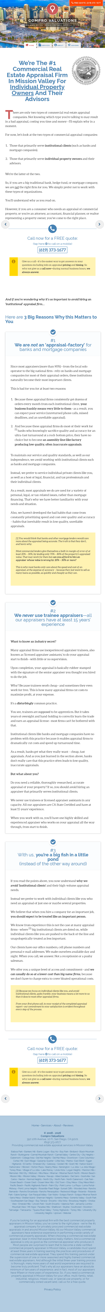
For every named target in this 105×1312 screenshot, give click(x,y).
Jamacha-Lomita (83, 1204)
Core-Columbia (86, 1157)
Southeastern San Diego (22, 1200)
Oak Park (89, 1179)
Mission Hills (15, 1176)
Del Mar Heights (43, 1157)
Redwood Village (68, 1191)
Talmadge (13, 1210)
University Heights (43, 1213)
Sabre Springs (20, 1194)
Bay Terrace (41, 1200)
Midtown (33, 1173)
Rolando (82, 1191)
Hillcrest (25, 1167)
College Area (28, 1157)
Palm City (53, 1185)
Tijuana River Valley (42, 1210)
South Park (91, 1197)
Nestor (22, 1179)
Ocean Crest (30, 1182)
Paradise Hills (44, 1207)
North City (48, 1179)
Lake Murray (47, 1170)
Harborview (14, 1167)
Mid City (23, 1173)
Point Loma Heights (27, 1188)
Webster (67, 1213)
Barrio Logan (43, 1151)
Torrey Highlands (61, 1210)
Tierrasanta (25, 1210)
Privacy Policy (52, 1289)
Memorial (13, 1173)
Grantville (85, 1176)
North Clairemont (74, 1179)
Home (31, 45)
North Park (60, 1179)
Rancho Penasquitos (49, 1191)
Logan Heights (74, 1170)
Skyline (66, 1207)
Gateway (51, 1164)
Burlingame (23, 1154)
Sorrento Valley (77, 1197)
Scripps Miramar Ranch (86, 1194)
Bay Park (64, 1151)
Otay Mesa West (86, 1182)
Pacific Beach (16, 1185)
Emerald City (39, 1164)
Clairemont (15, 1157)
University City (89, 1210)
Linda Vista (60, 1170)
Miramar (54, 1173)
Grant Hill (73, 1164)
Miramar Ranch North (69, 1173)
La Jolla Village (87, 1167)
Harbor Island (85, 1164)
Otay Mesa (71, 1182)
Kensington (64, 1167)
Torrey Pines (15, 1170)
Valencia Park (67, 1204)
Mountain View (19, 1207)
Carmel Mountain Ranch (42, 1154)
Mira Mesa (43, 1173)
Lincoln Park (38, 1204)
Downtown (72, 1157)
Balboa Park (17, 1151)
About (60, 45)
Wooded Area (80, 1188)
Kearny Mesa (51, 1167)
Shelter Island (28, 1197)
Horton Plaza (37, 1167)
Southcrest (76, 1207)
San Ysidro (53, 1194)
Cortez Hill (18, 1161)
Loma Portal (88, 1185)
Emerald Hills (24, 1204)
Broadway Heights (78, 1200)
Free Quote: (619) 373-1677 (87, 3)
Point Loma (65, 1185)
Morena (41, 1176)
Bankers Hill (29, 1151)
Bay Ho (54, 1151)
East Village (30, 1161)
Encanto (53, 1200)
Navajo (50, 1176)
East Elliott (79, 1161)
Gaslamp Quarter (45, 1161)
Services (45, 45)
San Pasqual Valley (38, 1194)
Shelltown (56, 1207)
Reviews (75, 45)
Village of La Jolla (31, 1170)
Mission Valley (29, 1176)
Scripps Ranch (66, 1194)
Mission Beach (88, 1173)
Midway (13, 1188)
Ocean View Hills (46, 1182)
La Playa (76, 1185)
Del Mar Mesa (59, 1157)
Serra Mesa (15, 1197)
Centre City (75, 1154)
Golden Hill (62, 1164)
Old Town (60, 1182)
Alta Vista (62, 1200)
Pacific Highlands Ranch (36, 1185)
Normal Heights (34, 1179)
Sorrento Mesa (61, 1197)
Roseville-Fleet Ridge (49, 1188)
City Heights (87, 1154)
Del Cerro (75, 1176)
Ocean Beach (16, 1182)
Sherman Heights (45, 1197)
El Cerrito (27, 1164)
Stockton (87, 1207)
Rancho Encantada (29, 1191)
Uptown (58, 1213)
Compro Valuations (52, 20)
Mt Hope (32, 1207)
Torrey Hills (75, 1210)
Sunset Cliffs (66, 1188)
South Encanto (53, 1204)
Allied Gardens (62, 1176)
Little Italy (60, 1161)
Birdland (74, 1151)
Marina (69, 1161)
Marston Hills (88, 1170)
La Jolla (75, 1167)
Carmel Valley (61, 1154)
